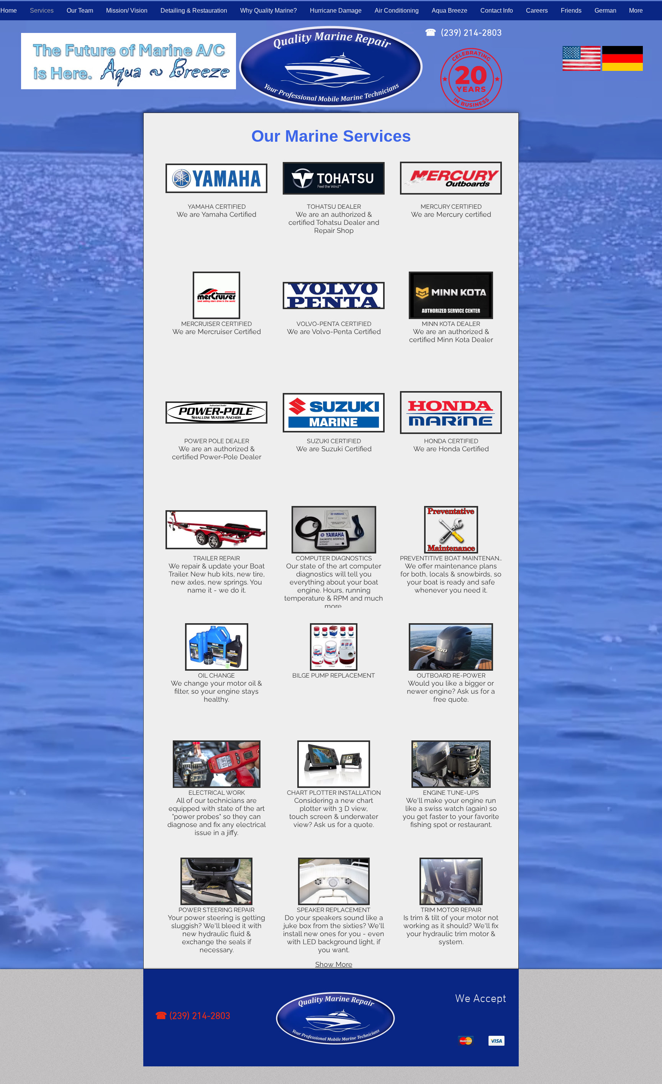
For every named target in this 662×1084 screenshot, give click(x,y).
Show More (333, 964)
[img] (216, 205)
